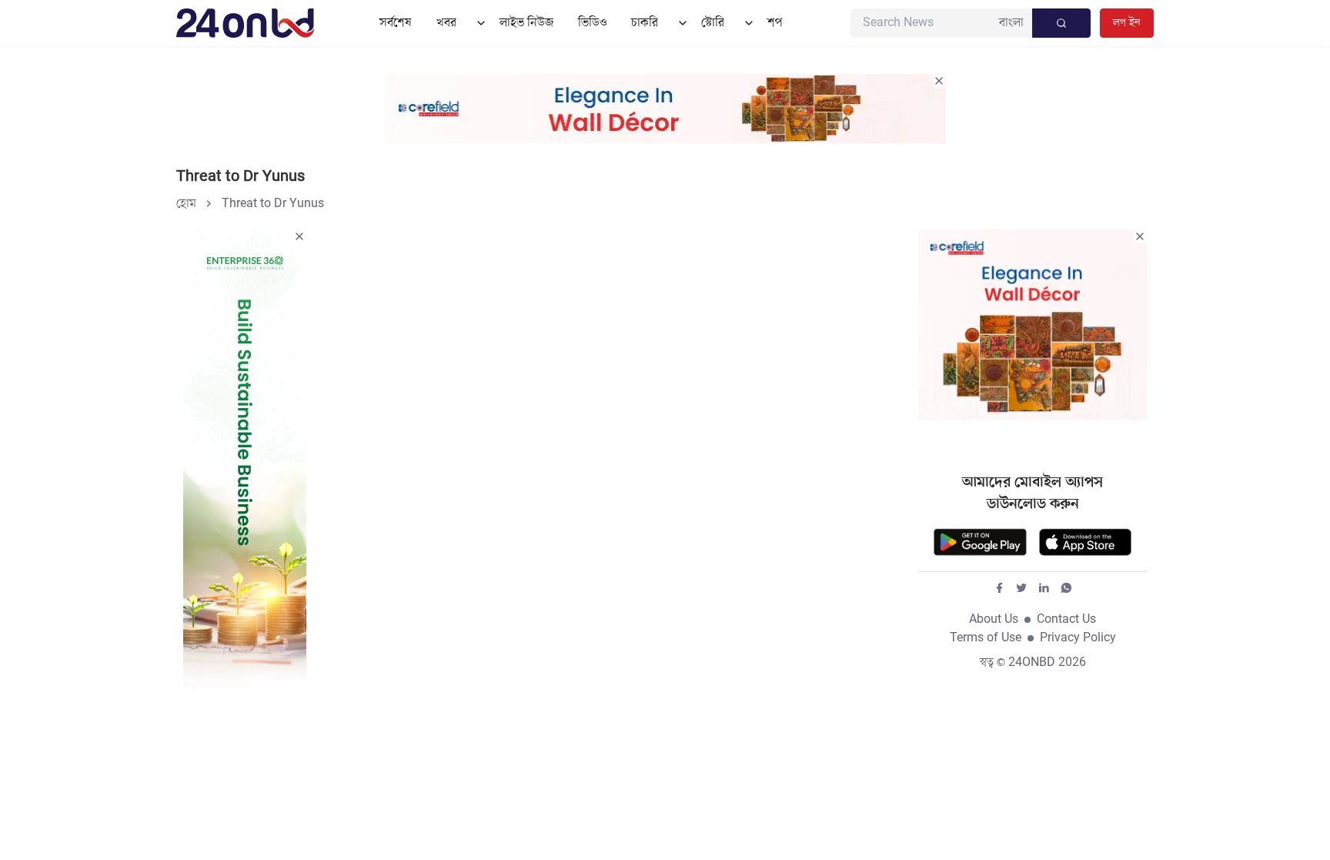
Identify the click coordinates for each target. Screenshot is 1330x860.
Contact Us (1066, 619)
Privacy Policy (1078, 638)
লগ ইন (1127, 22)
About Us (993, 619)
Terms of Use (985, 638)
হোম (186, 204)
